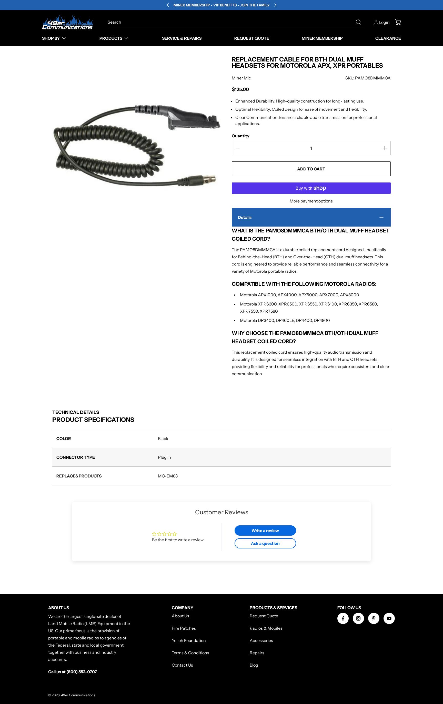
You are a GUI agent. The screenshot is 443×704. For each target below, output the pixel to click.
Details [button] (244, 217)
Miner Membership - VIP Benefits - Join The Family (222, 5)
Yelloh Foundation (189, 640)
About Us (180, 615)
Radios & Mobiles (266, 628)
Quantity (240, 135)
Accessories (261, 640)
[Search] (358, 22)
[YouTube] (389, 618)
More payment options (311, 200)
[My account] (376, 22)
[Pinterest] (373, 618)
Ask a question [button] (265, 543)
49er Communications (78, 695)
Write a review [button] (265, 530)
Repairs (257, 652)
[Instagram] (358, 618)
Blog (254, 665)
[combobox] (236, 22)
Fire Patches (184, 628)
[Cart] (395, 22)
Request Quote (264, 615)
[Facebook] (343, 618)
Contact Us (182, 665)
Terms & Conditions (190, 652)
